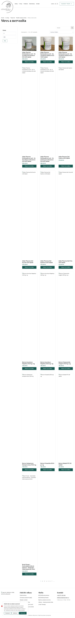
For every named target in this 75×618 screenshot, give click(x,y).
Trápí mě (12, 17)
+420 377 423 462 (61, 595)
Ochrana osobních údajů (26, 597)
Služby (16, 3)
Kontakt (37, 3)
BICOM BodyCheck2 (43, 597)
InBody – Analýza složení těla (45, 602)
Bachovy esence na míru (44, 600)
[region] (15, 609)
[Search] (72, 27)
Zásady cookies (23, 600)
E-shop (20, 3)
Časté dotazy (32, 3)
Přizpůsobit (7, 613)
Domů (2, 17)
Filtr (5, 40)
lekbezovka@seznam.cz (63, 597)
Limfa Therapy (42, 604)
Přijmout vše (22, 613)
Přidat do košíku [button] (29, 62)
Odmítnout (15, 613)
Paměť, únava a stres (21, 17)
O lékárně (26, 3)
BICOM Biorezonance (43, 595)
